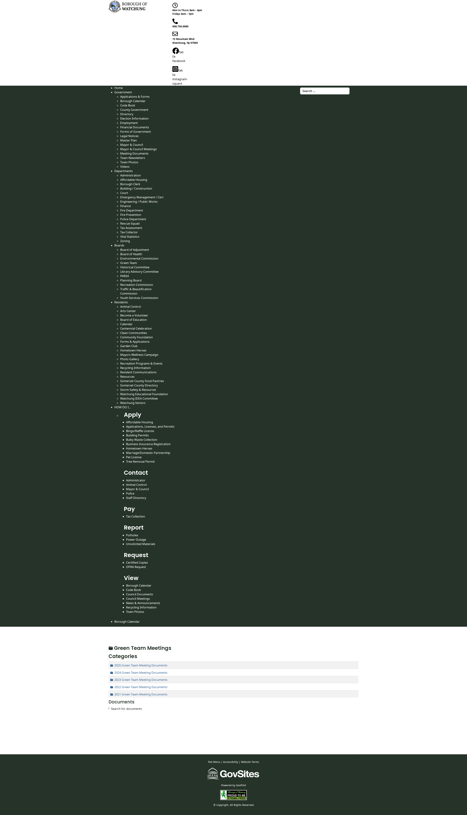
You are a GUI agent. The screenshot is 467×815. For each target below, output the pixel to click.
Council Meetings (138, 599)
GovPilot (241, 785)
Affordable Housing (139, 422)
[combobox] (325, 90)
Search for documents (126, 709)
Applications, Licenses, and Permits (150, 427)
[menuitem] (118, 88)
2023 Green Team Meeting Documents (140, 680)
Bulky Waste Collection (141, 440)
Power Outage (136, 540)
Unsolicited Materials (140, 544)
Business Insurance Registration (148, 444)
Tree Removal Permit (140, 462)
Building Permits (137, 435)
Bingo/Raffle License (140, 431)
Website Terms (250, 762)
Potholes (132, 535)
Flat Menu (214, 762)
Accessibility (230, 762)
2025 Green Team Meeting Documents (140, 665)
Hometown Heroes (139, 448)
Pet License (134, 457)
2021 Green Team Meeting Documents (140, 694)
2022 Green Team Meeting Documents (140, 687)
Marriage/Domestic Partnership (148, 453)
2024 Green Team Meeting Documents (140, 673)
